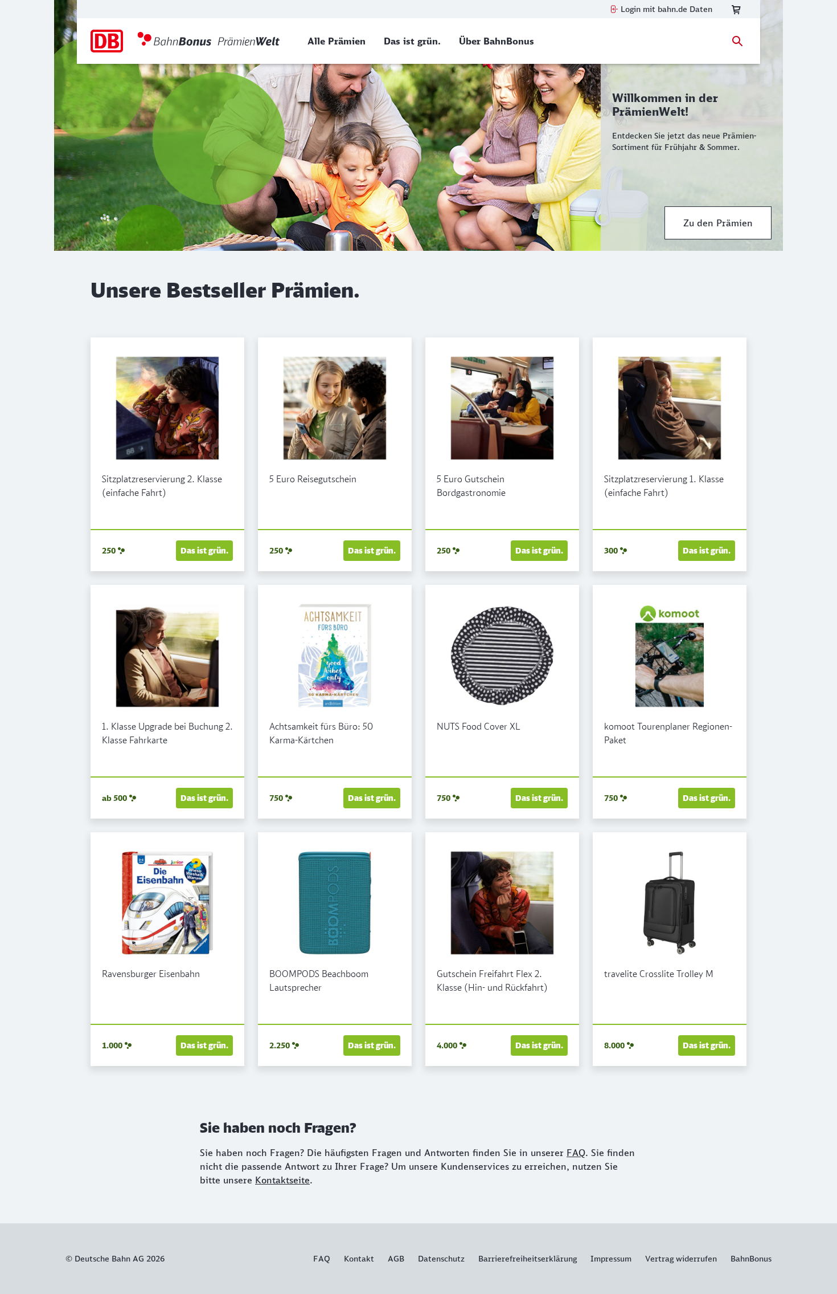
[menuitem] (336, 41)
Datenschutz (441, 1259)
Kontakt (359, 1259)
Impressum (610, 1259)
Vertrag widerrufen (681, 1259)
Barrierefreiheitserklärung (527, 1259)
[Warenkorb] (736, 9)
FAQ (576, 1152)
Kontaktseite (282, 1180)
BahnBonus (751, 1259)
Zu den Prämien (718, 223)
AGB (396, 1259)
